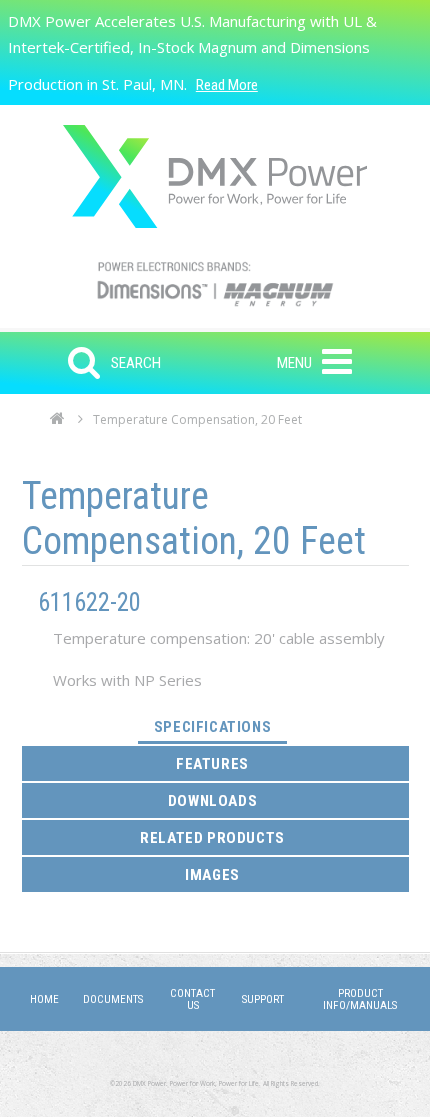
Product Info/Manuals (360, 999)
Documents (113, 999)
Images (212, 875)
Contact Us (192, 999)
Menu (294, 363)
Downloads (212, 801)
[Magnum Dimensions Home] (215, 176)
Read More (227, 85)
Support (263, 999)
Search (136, 363)
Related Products (212, 838)
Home (57, 424)
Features (212, 764)
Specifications (220, 726)
